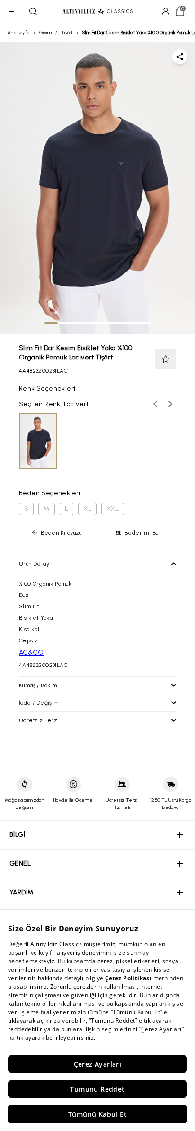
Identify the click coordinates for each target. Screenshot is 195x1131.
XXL (112, 509)
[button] (165, 359)
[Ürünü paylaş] (179, 56)
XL (87, 509)
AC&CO (31, 653)
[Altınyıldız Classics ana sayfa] (97, 11)
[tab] (51, 323)
